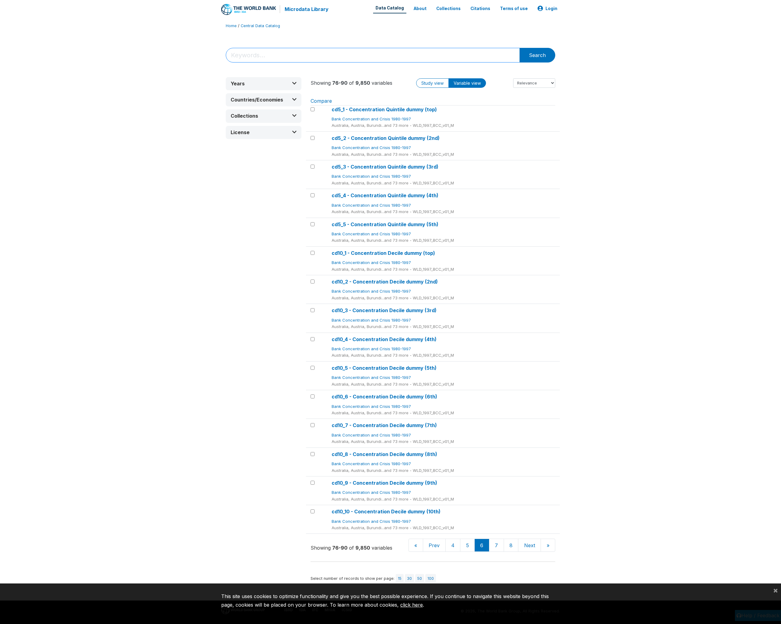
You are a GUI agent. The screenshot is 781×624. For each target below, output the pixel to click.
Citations (480, 8)
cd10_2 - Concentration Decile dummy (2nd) (385, 282)
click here (411, 605)
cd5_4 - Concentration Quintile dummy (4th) (385, 195)
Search (537, 55)
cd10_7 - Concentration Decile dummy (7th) (384, 425)
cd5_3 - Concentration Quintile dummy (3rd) (385, 167)
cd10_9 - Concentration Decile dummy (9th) (384, 483)
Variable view (467, 83)
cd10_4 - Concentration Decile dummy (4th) (384, 339)
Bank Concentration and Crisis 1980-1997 (372, 118)
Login (551, 8)
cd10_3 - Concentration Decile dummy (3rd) (384, 310)
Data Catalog (390, 7)
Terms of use (514, 8)
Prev (434, 545)
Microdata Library (307, 9)
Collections (448, 8)
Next (529, 545)
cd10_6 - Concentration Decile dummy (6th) (384, 397)
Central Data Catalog (260, 25)
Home (231, 25)
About (420, 8)
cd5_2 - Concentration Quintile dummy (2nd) (386, 138)
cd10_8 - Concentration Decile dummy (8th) (384, 454)
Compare (321, 101)
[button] (264, 84)
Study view (432, 83)
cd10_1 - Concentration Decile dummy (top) (383, 253)
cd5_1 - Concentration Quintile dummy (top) (384, 109)
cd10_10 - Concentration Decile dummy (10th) (386, 511)
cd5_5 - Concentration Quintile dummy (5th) (385, 224)
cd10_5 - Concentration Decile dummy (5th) (384, 368)
